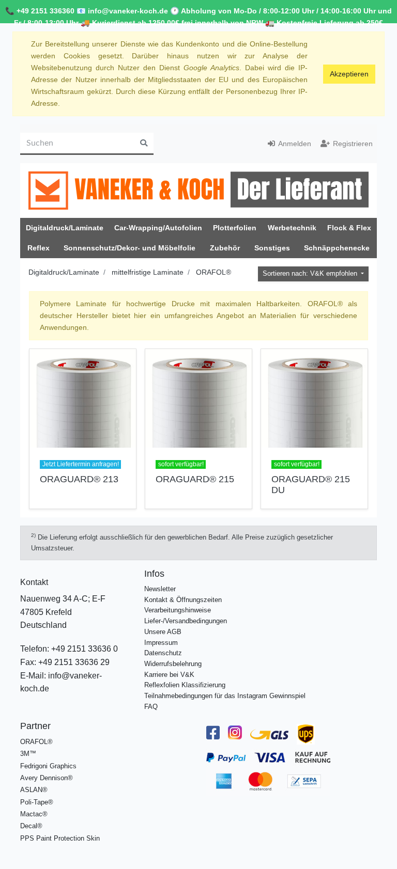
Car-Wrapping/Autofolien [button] (158, 228)
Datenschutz (163, 653)
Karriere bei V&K (169, 674)
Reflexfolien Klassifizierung (184, 685)
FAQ (151, 706)
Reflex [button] (38, 248)
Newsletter (160, 589)
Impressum (161, 642)
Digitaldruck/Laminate (63, 272)
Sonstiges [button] (272, 248)
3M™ (28, 753)
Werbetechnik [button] (292, 228)
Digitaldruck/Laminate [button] (64, 228)
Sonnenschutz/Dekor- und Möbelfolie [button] (129, 248)
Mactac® (34, 814)
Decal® (31, 826)
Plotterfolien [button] (234, 228)
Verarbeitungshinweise (177, 610)
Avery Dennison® (46, 778)
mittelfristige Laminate (148, 272)
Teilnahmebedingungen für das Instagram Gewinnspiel (225, 696)
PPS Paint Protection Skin (60, 838)
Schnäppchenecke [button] (337, 248)
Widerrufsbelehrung (173, 664)
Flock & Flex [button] (349, 228)
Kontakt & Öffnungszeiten (183, 600)
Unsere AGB (162, 632)
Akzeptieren (349, 74)
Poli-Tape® (36, 802)
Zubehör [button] (225, 248)
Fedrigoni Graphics (48, 766)
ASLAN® (34, 790)
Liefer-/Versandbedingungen (185, 621)
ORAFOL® (213, 272)
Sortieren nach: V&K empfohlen (311, 273)
